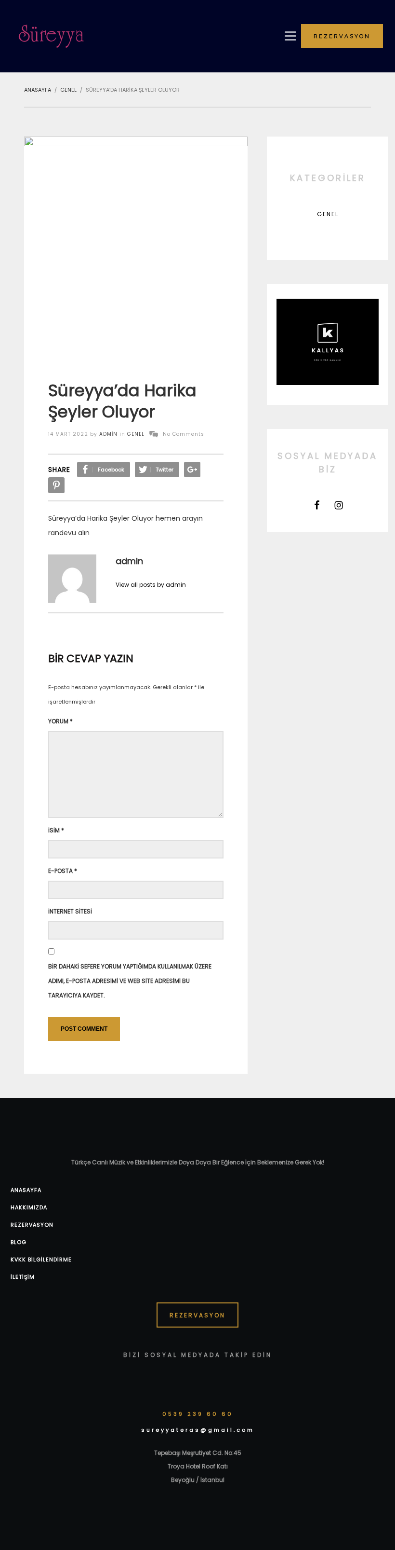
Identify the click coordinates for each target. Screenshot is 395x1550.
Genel (136, 434)
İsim (56, 830)
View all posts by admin (151, 585)
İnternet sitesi (70, 911)
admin (108, 434)
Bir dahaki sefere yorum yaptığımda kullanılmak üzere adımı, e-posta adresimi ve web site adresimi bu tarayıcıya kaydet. (129, 980)
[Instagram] (338, 505)
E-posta (62, 871)
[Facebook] (317, 505)
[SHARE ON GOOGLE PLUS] (192, 469)
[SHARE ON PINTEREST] (56, 485)
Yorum (60, 721)
